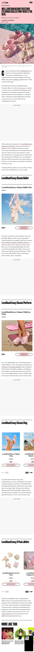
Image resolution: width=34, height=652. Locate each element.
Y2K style (4, 367)
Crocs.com (22, 88)
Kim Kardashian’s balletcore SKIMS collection (15, 242)
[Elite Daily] (5, 3)
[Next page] (29, 472)
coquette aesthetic (15, 367)
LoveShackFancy (25, 71)
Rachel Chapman (8, 20)
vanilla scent (5, 613)
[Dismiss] (31, 637)
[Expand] (26, 637)
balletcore (17, 79)
